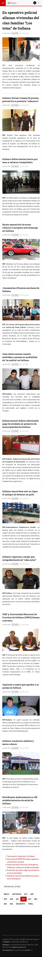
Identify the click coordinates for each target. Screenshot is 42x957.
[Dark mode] (38, 2)
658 (31, 894)
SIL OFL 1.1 (28, 950)
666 (11, 904)
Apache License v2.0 (19, 947)
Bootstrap (5, 945)
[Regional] (12, 3)
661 (17, 899)
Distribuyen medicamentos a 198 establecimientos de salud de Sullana (19, 800)
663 (29, 899)
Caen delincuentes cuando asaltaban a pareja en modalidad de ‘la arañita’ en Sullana (19, 357)
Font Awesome (7, 950)
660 (11, 899)
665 (5, 904)
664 (35, 899)
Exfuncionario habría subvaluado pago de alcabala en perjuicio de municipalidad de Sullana (20, 423)
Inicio (6, 894)
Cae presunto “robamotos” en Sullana (21, 856)
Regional (7, 942)
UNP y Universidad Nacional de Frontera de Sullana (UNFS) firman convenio (21, 617)
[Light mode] (34, 2)
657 (25, 894)
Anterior (16, 894)
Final (30, 904)
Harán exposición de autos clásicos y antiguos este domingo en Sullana (20, 227)
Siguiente (20, 904)
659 (5, 899)
